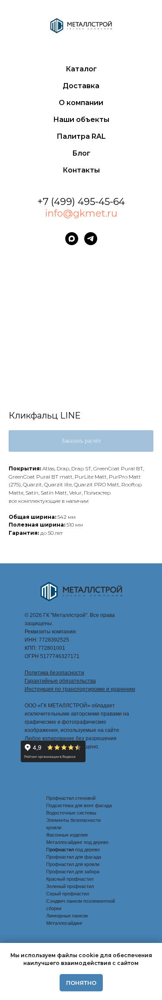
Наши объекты (81, 119)
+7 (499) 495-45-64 (81, 202)
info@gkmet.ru (81, 213)
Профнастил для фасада (73, 856)
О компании (81, 103)
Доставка (81, 86)
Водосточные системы (71, 812)
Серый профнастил (67, 893)
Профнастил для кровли (72, 864)
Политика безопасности (54, 673)
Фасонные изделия (67, 834)
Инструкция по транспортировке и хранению (80, 689)
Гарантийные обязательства (60, 681)
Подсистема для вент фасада (79, 805)
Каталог (81, 69)
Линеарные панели (67, 915)
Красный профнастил (69, 879)
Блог (81, 153)
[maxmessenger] (71, 238)
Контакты (81, 170)
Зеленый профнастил (70, 886)
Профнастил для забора (72, 871)
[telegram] (90, 238)
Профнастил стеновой (70, 798)
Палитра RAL (81, 136)
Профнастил (60, 849)
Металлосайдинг (64, 923)
